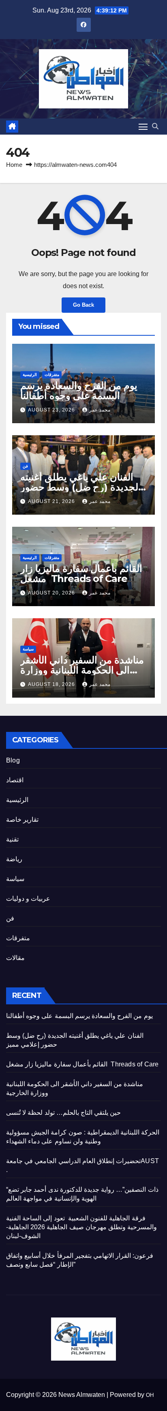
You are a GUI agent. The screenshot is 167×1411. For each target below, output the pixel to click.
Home (14, 164)
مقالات (15, 957)
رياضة (14, 859)
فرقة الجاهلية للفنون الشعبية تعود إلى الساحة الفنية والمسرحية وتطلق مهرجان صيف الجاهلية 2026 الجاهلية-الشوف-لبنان (81, 1227)
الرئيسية (30, 374)
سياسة (28, 649)
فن (25, 466)
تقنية (12, 839)
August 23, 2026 (52, 410)
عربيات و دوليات (28, 898)
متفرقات (52, 374)
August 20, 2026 (52, 593)
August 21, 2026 (52, 501)
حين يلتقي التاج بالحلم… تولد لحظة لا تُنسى (63, 1112)
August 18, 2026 (52, 684)
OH (150, 1395)
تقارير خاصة (22, 819)
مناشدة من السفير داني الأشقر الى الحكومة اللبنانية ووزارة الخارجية (82, 670)
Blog (13, 760)
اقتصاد (15, 780)
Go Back (83, 305)
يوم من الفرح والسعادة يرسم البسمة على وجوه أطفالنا (78, 390)
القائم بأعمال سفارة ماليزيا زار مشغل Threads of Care (81, 573)
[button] (155, 126)
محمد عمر (99, 410)
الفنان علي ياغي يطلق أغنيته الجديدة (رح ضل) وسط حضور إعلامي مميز (80, 487)
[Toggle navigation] (143, 126)
